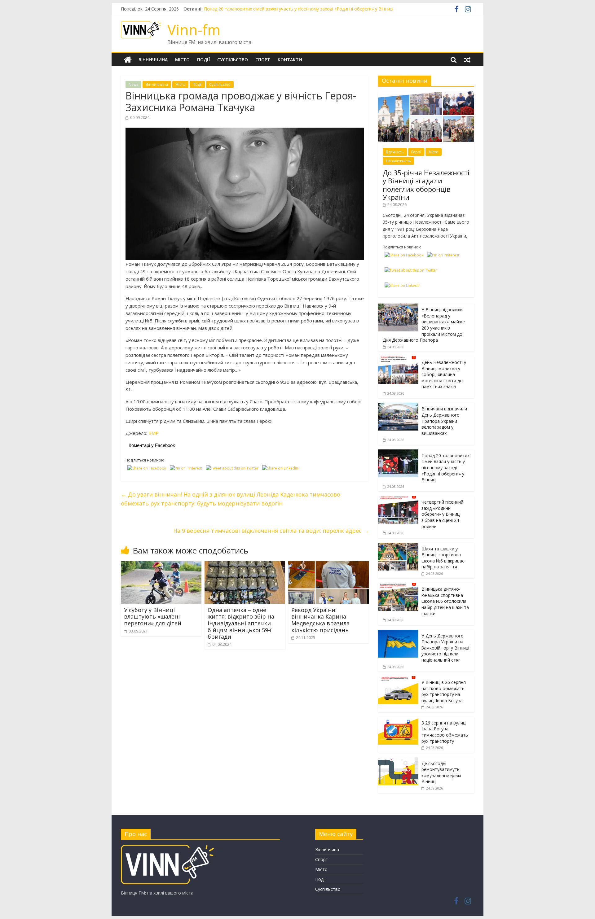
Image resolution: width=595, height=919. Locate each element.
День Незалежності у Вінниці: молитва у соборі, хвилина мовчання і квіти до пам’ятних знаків (443, 374)
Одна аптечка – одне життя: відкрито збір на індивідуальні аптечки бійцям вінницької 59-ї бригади (241, 623)
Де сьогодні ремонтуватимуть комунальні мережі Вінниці (441, 772)
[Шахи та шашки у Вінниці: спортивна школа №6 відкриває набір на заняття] (398, 546)
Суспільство (232, 60)
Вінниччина (153, 60)
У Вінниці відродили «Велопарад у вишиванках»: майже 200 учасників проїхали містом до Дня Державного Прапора (424, 325)
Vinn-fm (193, 29)
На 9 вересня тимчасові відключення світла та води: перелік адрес (271, 530)
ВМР (153, 433)
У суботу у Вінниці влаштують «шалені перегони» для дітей (152, 616)
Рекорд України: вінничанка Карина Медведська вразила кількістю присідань (320, 620)
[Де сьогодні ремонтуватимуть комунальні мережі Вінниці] (398, 761)
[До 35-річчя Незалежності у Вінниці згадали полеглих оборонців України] (426, 95)
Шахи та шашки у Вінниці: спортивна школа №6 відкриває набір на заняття (442, 558)
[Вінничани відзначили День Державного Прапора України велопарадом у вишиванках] (398, 406)
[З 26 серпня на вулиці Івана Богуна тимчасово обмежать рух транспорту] (398, 720)
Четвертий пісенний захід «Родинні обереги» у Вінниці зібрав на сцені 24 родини (442, 514)
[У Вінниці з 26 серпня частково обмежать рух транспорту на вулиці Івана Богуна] (398, 679)
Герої (416, 152)
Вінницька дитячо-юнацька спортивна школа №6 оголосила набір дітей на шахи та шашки (445, 601)
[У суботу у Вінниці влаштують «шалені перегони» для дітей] (161, 565)
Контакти (290, 60)
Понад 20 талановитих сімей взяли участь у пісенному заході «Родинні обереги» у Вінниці (445, 468)
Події (203, 60)
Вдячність (395, 152)
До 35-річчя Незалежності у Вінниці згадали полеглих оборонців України (426, 185)
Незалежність (398, 161)
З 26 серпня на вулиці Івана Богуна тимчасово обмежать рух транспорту (444, 732)
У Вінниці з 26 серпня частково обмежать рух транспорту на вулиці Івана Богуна (443, 691)
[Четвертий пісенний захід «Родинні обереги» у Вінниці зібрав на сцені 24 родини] (398, 499)
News (133, 84)
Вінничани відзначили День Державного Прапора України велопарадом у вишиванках (294, 9)
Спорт (262, 60)
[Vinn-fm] (128, 59)
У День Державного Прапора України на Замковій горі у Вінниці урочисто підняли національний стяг (445, 648)
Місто (182, 60)
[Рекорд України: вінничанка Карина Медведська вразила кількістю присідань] (328, 565)
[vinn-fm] (167, 848)
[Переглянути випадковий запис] (467, 59)
